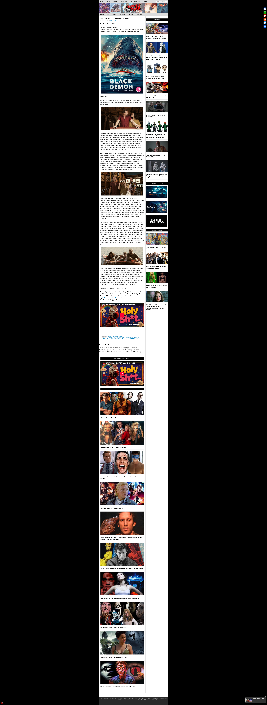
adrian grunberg (112, 337)
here (116, 296)
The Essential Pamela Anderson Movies (113, 447)
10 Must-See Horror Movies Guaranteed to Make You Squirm (119, 598)
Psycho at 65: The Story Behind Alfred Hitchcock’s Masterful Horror (121, 568)
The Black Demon (136, 338)
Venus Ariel (104, 340)
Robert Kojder (119, 336)
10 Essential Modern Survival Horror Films (113, 657)
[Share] (265, 26)
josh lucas (116, 338)
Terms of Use (137, 699)
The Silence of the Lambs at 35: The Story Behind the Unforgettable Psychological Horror (156, 307)
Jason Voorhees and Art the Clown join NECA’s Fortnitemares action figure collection (157, 57)
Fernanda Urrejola (130, 337)
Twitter (104, 298)
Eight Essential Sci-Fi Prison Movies (111, 508)
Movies (109, 336)
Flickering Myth (133, 8)
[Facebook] (265, 9)
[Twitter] (265, 23)
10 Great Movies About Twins (109, 418)
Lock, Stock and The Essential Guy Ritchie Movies (156, 267)
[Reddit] (265, 19)
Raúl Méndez (129, 338)
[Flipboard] (265, 16)
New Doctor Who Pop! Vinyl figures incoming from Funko (155, 77)
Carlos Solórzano (120, 337)
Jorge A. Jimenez (109, 338)
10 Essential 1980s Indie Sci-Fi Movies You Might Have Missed (156, 37)
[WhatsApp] (265, 12)
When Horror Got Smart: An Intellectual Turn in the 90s (117, 686)
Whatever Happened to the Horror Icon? (113, 627)
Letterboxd (112, 298)
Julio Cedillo (122, 338)
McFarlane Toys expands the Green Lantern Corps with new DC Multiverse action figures (156, 136)
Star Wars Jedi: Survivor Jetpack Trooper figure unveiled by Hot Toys (156, 176)
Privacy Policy (144, 699)
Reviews (113, 336)
